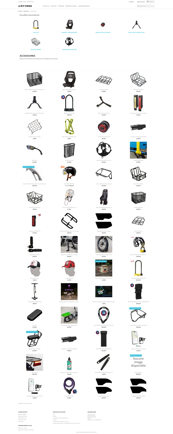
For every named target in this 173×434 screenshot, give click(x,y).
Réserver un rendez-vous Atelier (25, 429)
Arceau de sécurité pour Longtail (103, 184)
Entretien (61, 6)
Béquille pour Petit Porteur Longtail (69, 254)
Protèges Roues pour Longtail (104, 231)
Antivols (36, 32)
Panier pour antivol (69, 160)
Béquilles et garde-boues (137, 32)
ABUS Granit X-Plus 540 (69, 113)
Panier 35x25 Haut (138, 207)
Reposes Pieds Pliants (35, 254)
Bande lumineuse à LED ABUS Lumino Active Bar (104, 301)
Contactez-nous (22, 419)
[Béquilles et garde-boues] (136, 24)
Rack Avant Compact (138, 184)
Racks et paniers (36, 49)
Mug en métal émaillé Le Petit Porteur (103, 278)
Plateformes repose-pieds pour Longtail (69, 231)
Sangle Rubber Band (138, 160)
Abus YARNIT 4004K (69, 396)
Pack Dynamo (35, 372)
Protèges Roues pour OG (104, 396)
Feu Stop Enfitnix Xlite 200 (104, 136)
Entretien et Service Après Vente (60, 418)
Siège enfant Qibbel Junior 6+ (69, 89)
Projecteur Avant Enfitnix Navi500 (69, 349)
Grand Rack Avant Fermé (34, 207)
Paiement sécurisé (22, 416)
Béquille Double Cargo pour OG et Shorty (34, 113)
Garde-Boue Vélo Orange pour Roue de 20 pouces (34, 184)
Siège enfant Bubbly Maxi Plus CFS (104, 207)
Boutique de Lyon (22, 418)
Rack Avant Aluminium (138, 89)
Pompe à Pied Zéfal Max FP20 (34, 301)
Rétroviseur (34, 160)
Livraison (55, 419)
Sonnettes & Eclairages (103, 32)
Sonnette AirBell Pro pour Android (34, 396)
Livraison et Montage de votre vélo (61, 421)
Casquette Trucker (34, 278)
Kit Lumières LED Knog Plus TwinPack (138, 113)
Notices (54, 416)
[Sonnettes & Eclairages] (103, 24)
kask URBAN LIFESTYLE (69, 184)
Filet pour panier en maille (34, 136)
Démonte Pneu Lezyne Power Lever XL (104, 372)
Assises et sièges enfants (69, 32)
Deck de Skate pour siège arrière (69, 325)
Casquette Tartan (69, 278)
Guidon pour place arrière (104, 113)
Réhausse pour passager (34, 349)
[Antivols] (36, 24)
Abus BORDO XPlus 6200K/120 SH (104, 349)
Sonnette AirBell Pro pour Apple (138, 349)
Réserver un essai (71, 6)
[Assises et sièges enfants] (69, 24)
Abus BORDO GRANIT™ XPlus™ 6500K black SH (138, 301)
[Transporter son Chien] (69, 42)
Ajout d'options (138, 372)
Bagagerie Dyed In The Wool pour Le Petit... (69, 301)
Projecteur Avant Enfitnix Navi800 (138, 136)
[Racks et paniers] (36, 42)
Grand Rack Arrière (103, 89)
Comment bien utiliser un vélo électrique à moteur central (66, 423)
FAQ (54, 414)
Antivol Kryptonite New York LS (138, 278)
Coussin (35, 325)
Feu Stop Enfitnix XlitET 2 (34, 231)
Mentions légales (22, 414)
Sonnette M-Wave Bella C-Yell (69, 207)
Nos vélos (46, 6)
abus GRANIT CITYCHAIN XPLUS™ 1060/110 (104, 325)
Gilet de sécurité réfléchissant (69, 136)
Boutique (54, 6)
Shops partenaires (84, 6)
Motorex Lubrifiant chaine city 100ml (69, 372)
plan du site (21, 421)
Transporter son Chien (69, 49)
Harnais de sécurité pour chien (104, 160)
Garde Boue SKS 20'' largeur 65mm (104, 254)
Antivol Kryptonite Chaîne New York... (138, 254)
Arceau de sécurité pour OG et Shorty (138, 325)
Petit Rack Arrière (138, 231)
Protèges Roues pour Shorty (138, 396)
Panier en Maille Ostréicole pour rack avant (35, 89)
